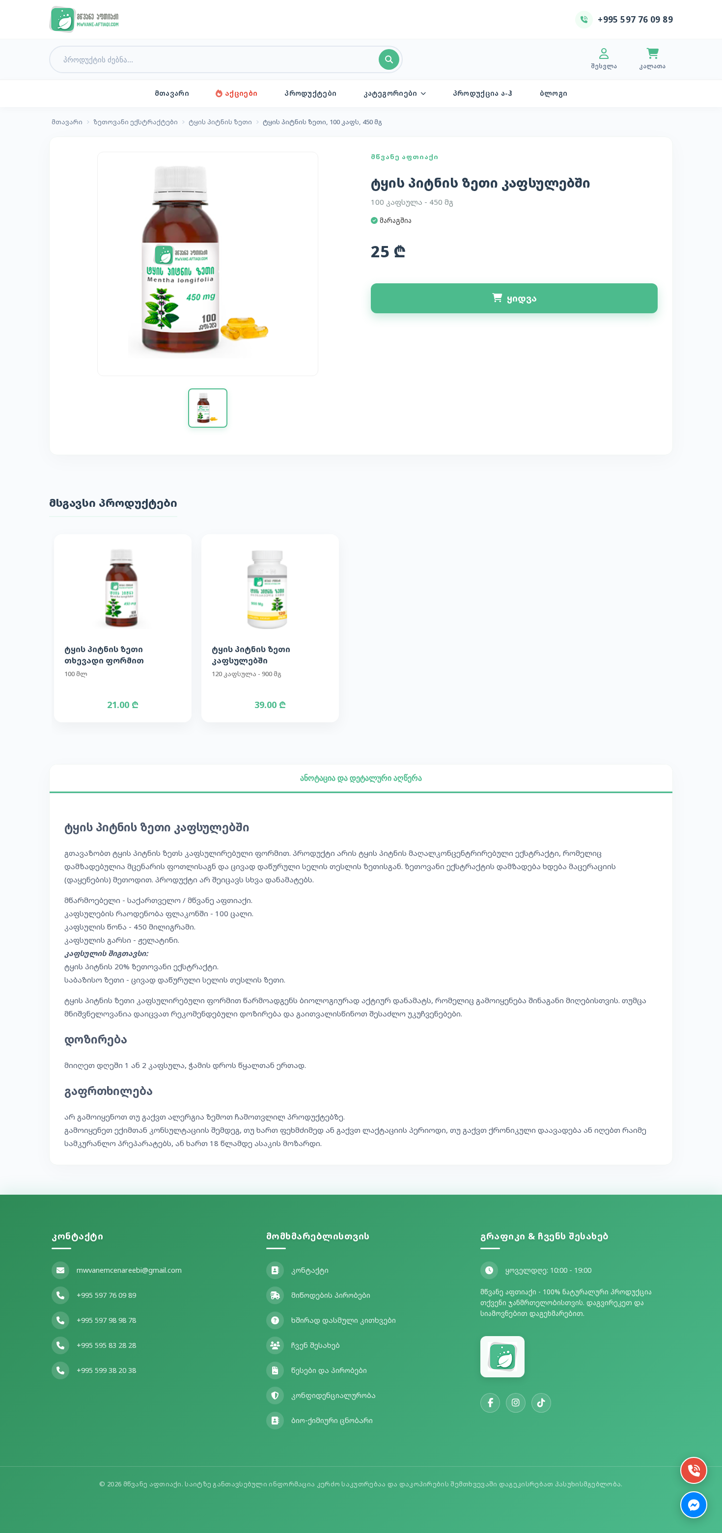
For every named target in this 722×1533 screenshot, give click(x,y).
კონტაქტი (310, 1270)
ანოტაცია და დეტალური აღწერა (361, 778)
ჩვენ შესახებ (315, 1345)
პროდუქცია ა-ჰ (483, 93)
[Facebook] (490, 1403)
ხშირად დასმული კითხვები (343, 1320)
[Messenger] (693, 1504)
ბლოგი (554, 93)
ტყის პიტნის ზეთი (220, 121)
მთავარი (172, 93)
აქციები (241, 93)
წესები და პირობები (329, 1370)
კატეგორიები (390, 93)
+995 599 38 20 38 (106, 1370)
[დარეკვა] (693, 1470)
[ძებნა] (389, 59)
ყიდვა (522, 298)
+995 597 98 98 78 (106, 1320)
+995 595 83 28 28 (106, 1345)
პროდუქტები (310, 93)
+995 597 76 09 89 (106, 1295)
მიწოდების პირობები (330, 1295)
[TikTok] (541, 1403)
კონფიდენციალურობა (333, 1395)
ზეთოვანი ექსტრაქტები (135, 121)
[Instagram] (516, 1403)
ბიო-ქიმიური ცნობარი (332, 1420)
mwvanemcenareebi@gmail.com (129, 1270)
